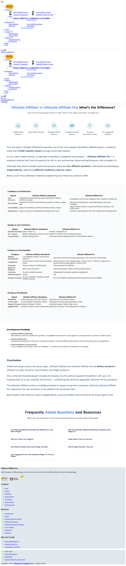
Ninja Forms (31, 75)
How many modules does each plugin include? (29, 447)
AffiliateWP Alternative (11, 522)
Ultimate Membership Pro (12, 541)
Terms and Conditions (11, 554)
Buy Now (4, 98)
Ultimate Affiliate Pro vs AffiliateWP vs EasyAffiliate (31, 68)
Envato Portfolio (9, 496)
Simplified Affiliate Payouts (44, 64)
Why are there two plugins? (22, 439)
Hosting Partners (9, 502)
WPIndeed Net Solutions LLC (23, 563)
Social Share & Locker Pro (12, 547)
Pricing (7, 78)
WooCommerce (13, 73)
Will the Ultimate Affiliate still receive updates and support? (89, 430)
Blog (6, 93)
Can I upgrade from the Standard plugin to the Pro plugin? (32, 455)
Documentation (13, 82)
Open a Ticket (13, 84)
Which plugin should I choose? (80, 447)
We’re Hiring (8, 499)
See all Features (31, 69)
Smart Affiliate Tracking (43, 62)
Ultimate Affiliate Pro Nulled (13, 519)
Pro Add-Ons (13, 89)
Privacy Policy (9, 551)
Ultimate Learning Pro (11, 544)
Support (7, 80)
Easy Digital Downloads (34, 73)
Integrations (8, 71)
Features (7, 59)
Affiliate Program (10, 505)
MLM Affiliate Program (20, 62)
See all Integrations (27, 77)
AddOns (7, 85)
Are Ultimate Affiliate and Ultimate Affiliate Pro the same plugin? (32, 430)
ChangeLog (8, 533)
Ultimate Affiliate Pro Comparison (14, 524)
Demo (7, 91)
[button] (34, 432)
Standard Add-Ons (14, 87)
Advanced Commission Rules (18, 65)
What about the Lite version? (80, 439)
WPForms (12, 75)
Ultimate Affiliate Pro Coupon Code (15, 559)
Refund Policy (9, 557)
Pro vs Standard (9, 527)
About (6, 488)
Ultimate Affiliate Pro (7, 52)
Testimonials (8, 530)
